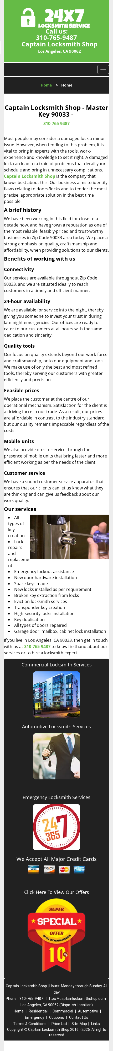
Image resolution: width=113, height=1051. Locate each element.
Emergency (34, 1017)
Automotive (88, 1011)
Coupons (56, 1017)
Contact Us (78, 1017)
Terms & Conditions (30, 1024)
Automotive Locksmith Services (56, 726)
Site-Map (79, 1024)
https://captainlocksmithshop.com (76, 998)
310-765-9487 (56, 37)
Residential (38, 1011)
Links (95, 1024)
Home (46, 85)
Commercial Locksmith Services (57, 664)
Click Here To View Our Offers (56, 892)
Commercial (63, 1011)
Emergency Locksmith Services (56, 797)
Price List (59, 1024)
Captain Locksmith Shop (29, 176)
